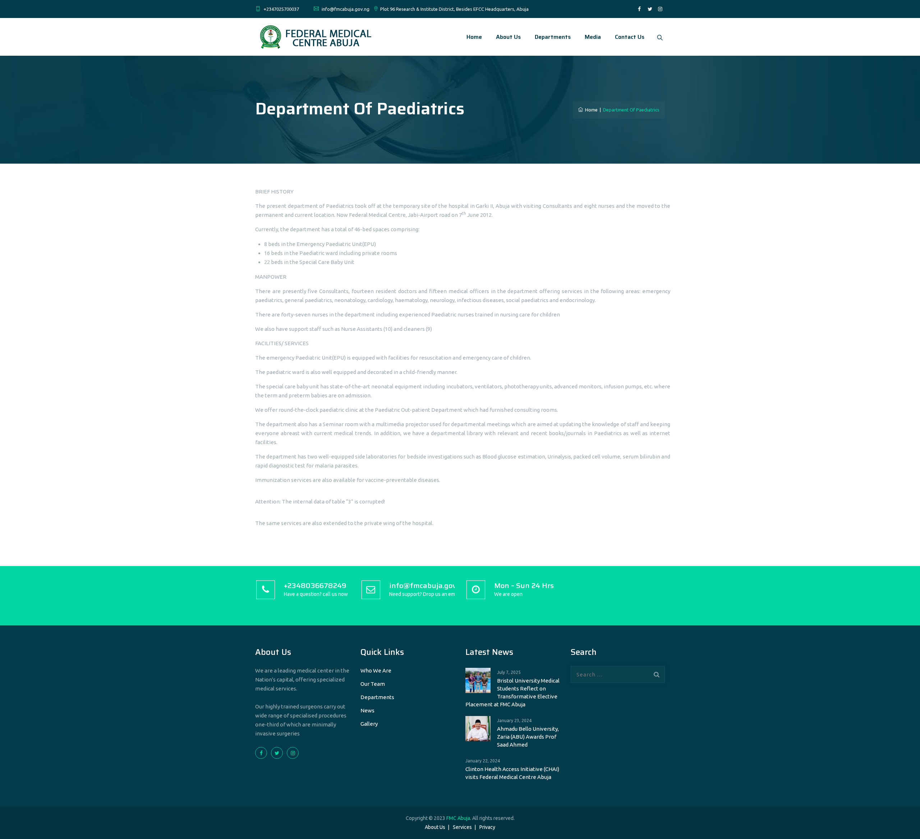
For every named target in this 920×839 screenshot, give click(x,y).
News (367, 710)
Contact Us (629, 36)
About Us (508, 36)
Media (593, 36)
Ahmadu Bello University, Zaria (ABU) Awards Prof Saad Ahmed (528, 737)
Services (462, 827)
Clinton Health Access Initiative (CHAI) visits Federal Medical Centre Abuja (512, 773)
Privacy (487, 827)
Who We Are (375, 670)
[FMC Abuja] (314, 37)
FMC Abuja (458, 818)
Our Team (372, 684)
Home (474, 36)
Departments (553, 36)
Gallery (369, 724)
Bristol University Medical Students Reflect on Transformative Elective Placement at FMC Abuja (512, 692)
